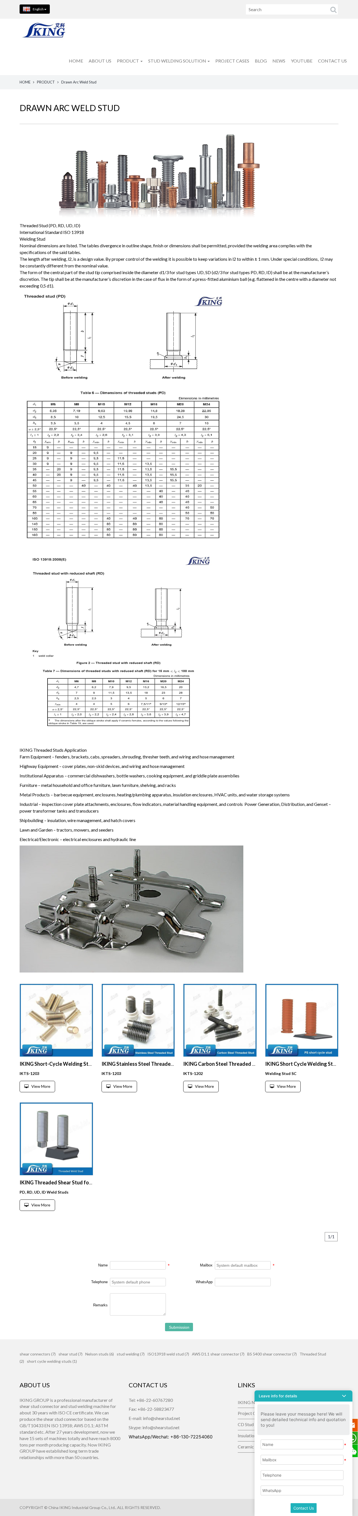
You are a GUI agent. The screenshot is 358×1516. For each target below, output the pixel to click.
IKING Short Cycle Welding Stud (302, 1064)
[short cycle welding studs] (56, 1020)
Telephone (99, 1282)
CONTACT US (332, 60)
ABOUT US (100, 60)
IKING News (250, 1402)
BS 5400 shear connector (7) (272, 1354)
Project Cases (251, 1413)
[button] (303, 1396)
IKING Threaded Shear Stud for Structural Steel (74, 1182)
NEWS (278, 60)
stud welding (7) (131, 1354)
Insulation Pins (251, 1435)
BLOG (261, 60)
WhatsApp (204, 1282)
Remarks (100, 1305)
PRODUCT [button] (128, 60)
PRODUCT (46, 82)
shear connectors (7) (38, 1354)
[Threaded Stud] (138, 1020)
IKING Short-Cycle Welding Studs (58, 1064)
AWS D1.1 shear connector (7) (218, 1354)
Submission (179, 1327)
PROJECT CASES (232, 60)
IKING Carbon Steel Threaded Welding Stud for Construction (253, 1064)
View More (40, 1086)
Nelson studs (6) (99, 1354)
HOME (76, 60)
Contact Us (303, 1508)
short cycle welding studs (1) (52, 1361)
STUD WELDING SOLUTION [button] (177, 60)
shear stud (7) (70, 1354)
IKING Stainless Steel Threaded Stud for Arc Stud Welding (168, 1064)
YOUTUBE (301, 60)
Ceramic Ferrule (252, 1446)
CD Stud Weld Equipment (252, 1424)
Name (103, 1265)
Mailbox (206, 1265)
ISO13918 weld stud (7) (168, 1354)
